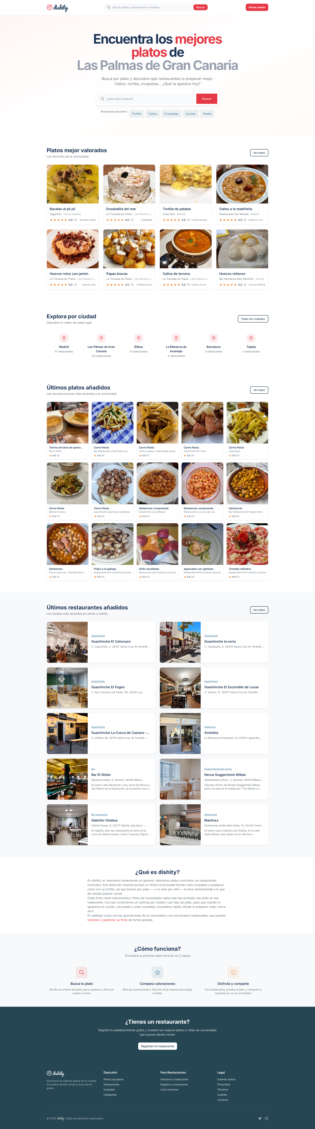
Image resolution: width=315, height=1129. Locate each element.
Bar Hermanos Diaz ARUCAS (236, 278)
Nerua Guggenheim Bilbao (225, 775)
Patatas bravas (144, 284)
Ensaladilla (146, 219)
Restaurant (210, 727)
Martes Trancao (57, 511)
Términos (222, 1089)
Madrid (181, 214)
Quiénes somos (226, 1079)
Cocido (191, 114)
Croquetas (171, 114)
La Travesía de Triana (119, 214)
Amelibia (211, 733)
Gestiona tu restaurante (174, 1079)
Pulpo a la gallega (105, 568)
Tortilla (136, 114)
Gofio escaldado (149, 568)
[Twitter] (260, 1118)
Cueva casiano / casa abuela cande (157, 451)
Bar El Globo (55, 451)
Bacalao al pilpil (88, 219)
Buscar (200, 7)
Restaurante (210, 814)
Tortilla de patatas (177, 209)
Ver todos (259, 152)
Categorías (110, 1094)
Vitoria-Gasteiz (72, 214)
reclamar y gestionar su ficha (107, 920)
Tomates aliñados (240, 568)
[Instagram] (266, 1118)
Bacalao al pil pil (62, 209)
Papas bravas (117, 274)
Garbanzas (235, 508)
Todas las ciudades (253, 318)
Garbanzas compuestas (154, 508)
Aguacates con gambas (198, 568)
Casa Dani (169, 214)
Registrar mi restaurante (157, 1046)
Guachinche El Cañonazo (111, 641)
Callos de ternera (176, 274)
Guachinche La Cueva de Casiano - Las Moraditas (119, 733)
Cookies (222, 1094)
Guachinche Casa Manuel (152, 511)
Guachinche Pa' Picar (195, 451)
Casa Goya (234, 451)
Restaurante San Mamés (233, 214)
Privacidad (223, 1084)
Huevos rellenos (232, 274)
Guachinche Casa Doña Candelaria (112, 511)
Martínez (211, 820)
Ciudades (109, 1089)
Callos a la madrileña (235, 209)
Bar (93, 769)
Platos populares (113, 1079)
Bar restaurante (99, 814)
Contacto (222, 1099)
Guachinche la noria (220, 641)
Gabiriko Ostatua (104, 820)
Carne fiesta (101, 447)
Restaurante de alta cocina (218, 769)
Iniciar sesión (257, 7)
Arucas (260, 278)
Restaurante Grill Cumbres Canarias (112, 572)
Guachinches (98, 636)
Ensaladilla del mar (121, 209)
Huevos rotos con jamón (69, 274)
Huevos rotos (89, 284)
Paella (207, 114)
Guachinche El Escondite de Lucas (231, 687)
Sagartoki (55, 214)
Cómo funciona (169, 1089)
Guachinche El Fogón (108, 687)
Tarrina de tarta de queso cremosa (65, 447)
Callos (152, 114)
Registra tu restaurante (174, 1084)
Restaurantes (111, 1084)
